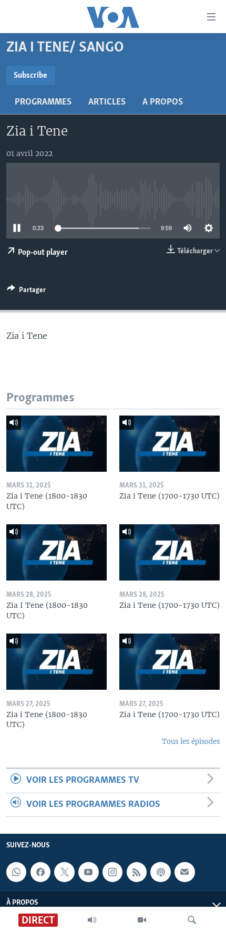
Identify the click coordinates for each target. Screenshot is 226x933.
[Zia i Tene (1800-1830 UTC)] (56, 444)
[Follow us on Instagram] (112, 872)
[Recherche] (192, 920)
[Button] (26, 292)
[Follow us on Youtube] (88, 872)
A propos (162, 102)
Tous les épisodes (191, 741)
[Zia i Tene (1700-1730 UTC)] (169, 444)
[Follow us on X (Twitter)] (64, 872)
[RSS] (137, 872)
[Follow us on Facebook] (40, 872)
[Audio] (92, 920)
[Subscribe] (184, 872)
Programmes (43, 102)
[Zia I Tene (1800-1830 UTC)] (56, 552)
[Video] (142, 920)
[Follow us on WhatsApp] (16, 872)
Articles (107, 102)
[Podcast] (160, 872)
